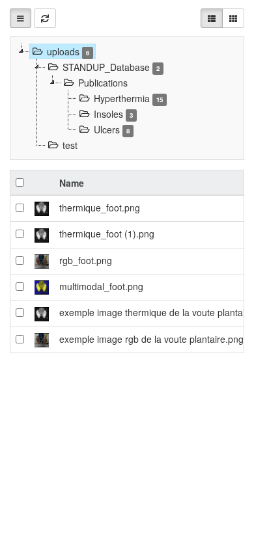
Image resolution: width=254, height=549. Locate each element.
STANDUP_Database (111, 67)
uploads (68, 51)
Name (71, 182)
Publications (103, 82)
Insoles (113, 113)
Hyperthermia (128, 98)
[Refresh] (45, 18)
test (70, 145)
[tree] (127, 98)
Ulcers (112, 129)
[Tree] (20, 18)
